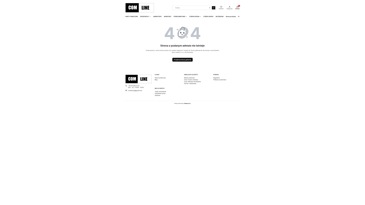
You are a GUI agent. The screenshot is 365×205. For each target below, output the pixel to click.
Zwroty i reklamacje (190, 83)
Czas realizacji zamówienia (192, 81)
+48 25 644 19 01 (133, 86)
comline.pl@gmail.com (135, 90)
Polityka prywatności (219, 79)
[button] (213, 7)
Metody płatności (189, 78)
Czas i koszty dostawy (191, 79)
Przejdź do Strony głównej (182, 59)
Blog (156, 79)
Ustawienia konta (160, 93)
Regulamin (216, 78)
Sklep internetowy (182, 103)
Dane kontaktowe (160, 78)
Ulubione (157, 95)
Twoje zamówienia (160, 91)
